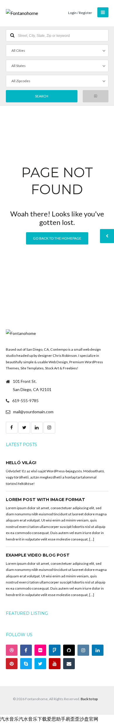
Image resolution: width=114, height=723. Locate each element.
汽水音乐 (9, 719)
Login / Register (80, 13)
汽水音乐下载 (33, 719)
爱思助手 (56, 719)
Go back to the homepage (57, 238)
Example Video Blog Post (38, 555)
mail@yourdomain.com (33, 411)
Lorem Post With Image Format (45, 499)
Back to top (89, 699)
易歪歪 (72, 719)
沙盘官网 (89, 719)
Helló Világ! (21, 462)
